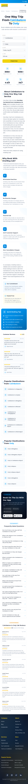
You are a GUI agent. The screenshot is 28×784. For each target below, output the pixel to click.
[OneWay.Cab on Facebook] (7, 775)
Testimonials (4, 743)
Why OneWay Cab (20, 733)
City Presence (18, 749)
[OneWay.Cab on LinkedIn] (20, 775)
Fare (16, 740)
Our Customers (5, 746)
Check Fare (14, 61)
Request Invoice (19, 746)
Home (2, 11)
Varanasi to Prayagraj (6, 767)
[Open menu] (25, 5)
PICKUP (3, 35)
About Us (17, 721)
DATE (5, 47)
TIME (5, 53)
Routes (8, 11)
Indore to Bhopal (5, 765)
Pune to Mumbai (5, 762)
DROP (3, 41)
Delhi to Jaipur (18, 762)
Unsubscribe (4, 727)
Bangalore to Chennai (20, 767)
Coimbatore (14, 11)
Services (3, 740)
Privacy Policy (18, 730)
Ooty (11, 443)
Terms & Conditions (6, 749)
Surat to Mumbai (18, 760)
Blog (2, 724)
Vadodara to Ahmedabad (7, 760)
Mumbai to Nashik (19, 765)
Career (17, 727)
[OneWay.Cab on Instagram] (11, 775)
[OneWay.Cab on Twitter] (16, 775)
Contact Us (18, 724)
